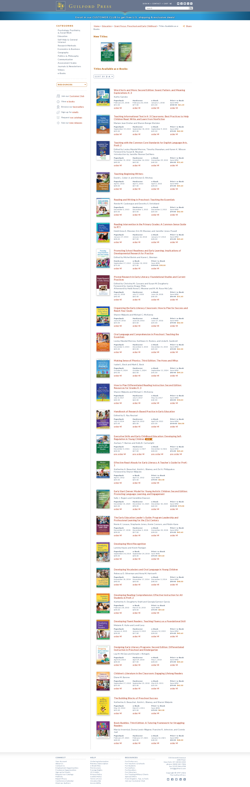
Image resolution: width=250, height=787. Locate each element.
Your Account (61, 761)
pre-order (118, 454)
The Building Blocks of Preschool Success (136, 698)
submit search (191, 8)
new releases (75, 122)
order (116, 108)
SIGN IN (146, 4)
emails (75, 112)
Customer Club (77, 96)
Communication (65, 59)
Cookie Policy (96, 776)
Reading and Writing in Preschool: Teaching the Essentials (144, 199)
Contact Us (60, 766)
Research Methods (67, 45)
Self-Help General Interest (68, 40)
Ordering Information (99, 761)
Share (189, 26)
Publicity (59, 776)
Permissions (95, 768)
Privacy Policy (96, 774)
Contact (156, 4)
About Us (59, 763)
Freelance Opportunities (66, 770)
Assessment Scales (67, 63)
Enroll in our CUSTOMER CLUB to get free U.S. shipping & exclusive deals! (125, 17)
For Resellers (130, 770)
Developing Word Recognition (130, 543)
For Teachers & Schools (135, 763)
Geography (63, 52)
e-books (71, 101)
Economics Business (69, 49)
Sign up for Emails (63, 772)
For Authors (130, 768)
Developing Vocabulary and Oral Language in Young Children (146, 569)
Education (63, 36)
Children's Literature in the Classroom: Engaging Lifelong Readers (148, 673)
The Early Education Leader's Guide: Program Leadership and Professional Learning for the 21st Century (146, 518)
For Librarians (131, 772)
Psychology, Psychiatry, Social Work (69, 31)
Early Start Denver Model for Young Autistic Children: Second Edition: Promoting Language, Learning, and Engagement (151, 492)
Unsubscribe (95, 781)
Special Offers (131, 776)
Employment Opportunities (67, 768)
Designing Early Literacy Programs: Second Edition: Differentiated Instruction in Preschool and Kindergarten (149, 648)
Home (97, 26)
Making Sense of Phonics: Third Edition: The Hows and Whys (146, 360)
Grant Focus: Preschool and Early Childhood (135, 26)
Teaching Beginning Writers (128, 173)
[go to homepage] (84, 6)
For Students (130, 766)
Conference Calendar (65, 781)
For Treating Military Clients (137, 774)
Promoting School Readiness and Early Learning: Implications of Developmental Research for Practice (147, 252)
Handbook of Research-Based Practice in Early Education (144, 411)
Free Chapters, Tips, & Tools (137, 779)
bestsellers (78, 106)
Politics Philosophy (68, 56)
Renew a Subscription (99, 763)
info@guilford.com (178, 768)
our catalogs (76, 117)
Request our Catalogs (64, 774)
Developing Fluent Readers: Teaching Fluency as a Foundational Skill (150, 621)
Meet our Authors (63, 783)
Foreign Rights (96, 770)
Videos (61, 70)
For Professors (131, 761)
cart (166, 4)
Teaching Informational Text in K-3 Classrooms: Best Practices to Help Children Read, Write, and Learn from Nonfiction (151, 117)
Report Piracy (61, 779)
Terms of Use (96, 779)
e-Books (62, 73)
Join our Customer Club (135, 781)
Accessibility (95, 783)
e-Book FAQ (95, 766)
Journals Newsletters (69, 66)
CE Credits (94, 772)
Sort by (102, 76)
